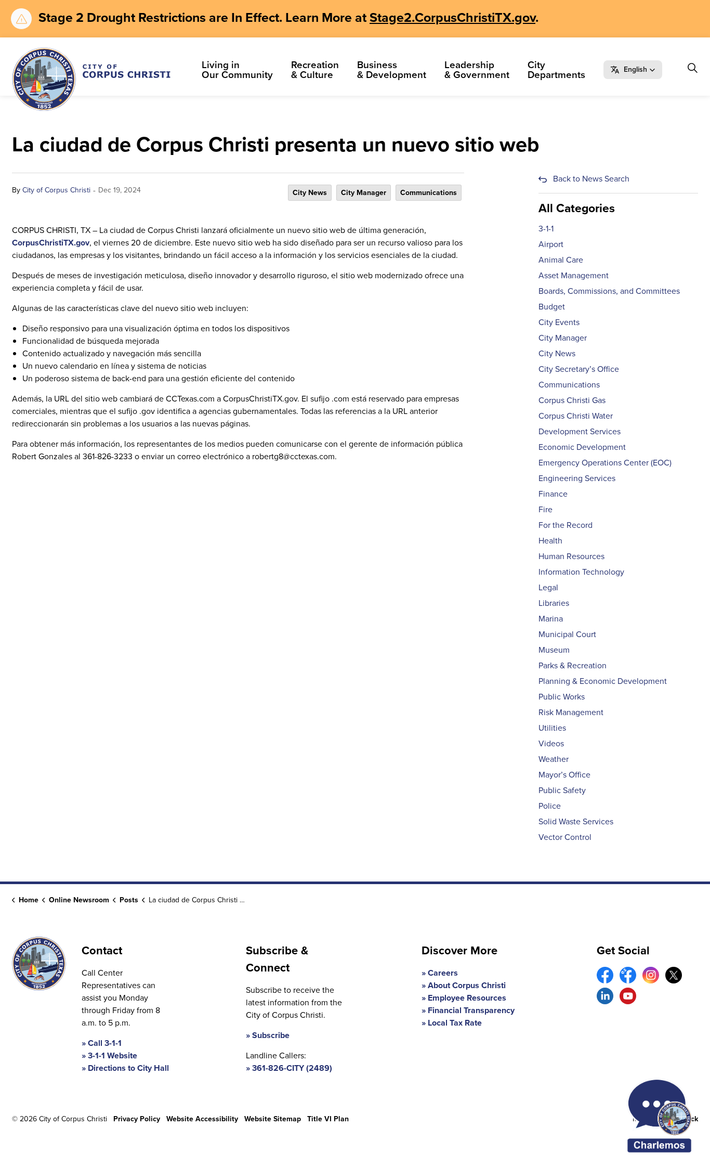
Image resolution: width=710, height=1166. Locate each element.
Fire (545, 509)
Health (550, 541)
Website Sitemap (272, 1118)
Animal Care (560, 260)
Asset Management (573, 275)
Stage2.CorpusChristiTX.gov (452, 17)
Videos (551, 743)
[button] (632, 69)
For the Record (565, 525)
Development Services (579, 431)
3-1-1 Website (112, 1055)
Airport (550, 244)
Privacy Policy (136, 1118)
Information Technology (581, 572)
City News (310, 192)
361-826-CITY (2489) (292, 1068)
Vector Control (564, 837)
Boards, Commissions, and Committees (609, 291)
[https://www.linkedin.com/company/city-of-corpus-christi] (605, 996)
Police (549, 806)
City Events (559, 322)
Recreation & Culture (315, 69)
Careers (443, 973)
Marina (550, 619)
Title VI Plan (328, 1118)
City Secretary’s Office (578, 369)
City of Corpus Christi (56, 190)
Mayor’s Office (564, 775)
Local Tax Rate (455, 1023)
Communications (428, 192)
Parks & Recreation (572, 665)
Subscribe (271, 1035)
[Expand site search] (692, 68)
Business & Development (391, 69)
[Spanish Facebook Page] (628, 975)
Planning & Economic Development (602, 681)
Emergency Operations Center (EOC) (605, 463)
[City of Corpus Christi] (91, 79)
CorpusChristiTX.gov (50, 243)
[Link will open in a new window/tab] (605, 975)
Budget (551, 307)
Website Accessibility (202, 1118)
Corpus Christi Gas (572, 400)
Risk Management (570, 712)
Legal (548, 587)
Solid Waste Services (575, 821)
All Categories (576, 208)
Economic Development (582, 447)
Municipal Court (567, 634)
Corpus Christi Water (575, 416)
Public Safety (562, 790)
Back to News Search (591, 179)
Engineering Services (576, 478)
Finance (553, 494)
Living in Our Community (237, 69)
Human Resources (571, 556)
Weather (553, 759)
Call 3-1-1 (105, 1043)
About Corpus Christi (467, 985)
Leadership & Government (476, 69)
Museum (554, 650)
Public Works (561, 697)
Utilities (552, 728)
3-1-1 (546, 229)
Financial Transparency (471, 1010)
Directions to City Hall (128, 1068)
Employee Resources (467, 998)
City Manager (363, 192)
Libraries (553, 603)
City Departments (556, 69)
